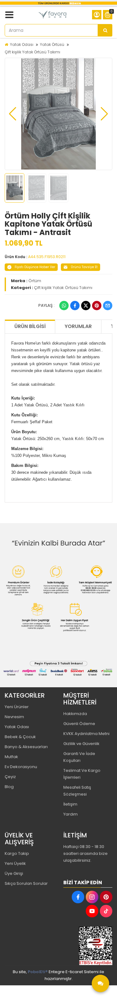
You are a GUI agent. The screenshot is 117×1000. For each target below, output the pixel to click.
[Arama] (105, 30)
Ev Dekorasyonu (21, 767)
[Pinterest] (96, 305)
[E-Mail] (107, 305)
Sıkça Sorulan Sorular (26, 883)
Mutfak (11, 757)
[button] (12, 114)
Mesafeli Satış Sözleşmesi (77, 790)
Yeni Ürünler (17, 707)
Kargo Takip (17, 853)
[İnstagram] (92, 897)
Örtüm (34, 281)
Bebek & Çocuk (20, 737)
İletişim (70, 804)
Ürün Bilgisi (30, 326)
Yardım (70, 814)
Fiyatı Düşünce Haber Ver (35, 267)
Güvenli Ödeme (79, 724)
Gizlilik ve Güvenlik (81, 744)
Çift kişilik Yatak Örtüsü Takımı (32, 52)
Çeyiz (10, 777)
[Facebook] (75, 305)
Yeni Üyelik (15, 863)
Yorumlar (78, 326)
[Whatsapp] (64, 305)
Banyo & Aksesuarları (26, 747)
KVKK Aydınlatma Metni (86, 734)
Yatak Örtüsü (52, 44)
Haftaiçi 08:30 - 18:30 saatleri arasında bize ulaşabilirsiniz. (85, 853)
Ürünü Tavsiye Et (84, 267)
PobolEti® (38, 972)
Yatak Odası (21, 44)
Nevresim (14, 717)
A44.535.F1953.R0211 (47, 256)
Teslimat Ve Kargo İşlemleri (81, 773)
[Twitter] (85, 305)
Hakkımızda (75, 714)
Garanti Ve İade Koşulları (79, 757)
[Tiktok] (106, 911)
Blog (9, 787)
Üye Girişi (14, 873)
